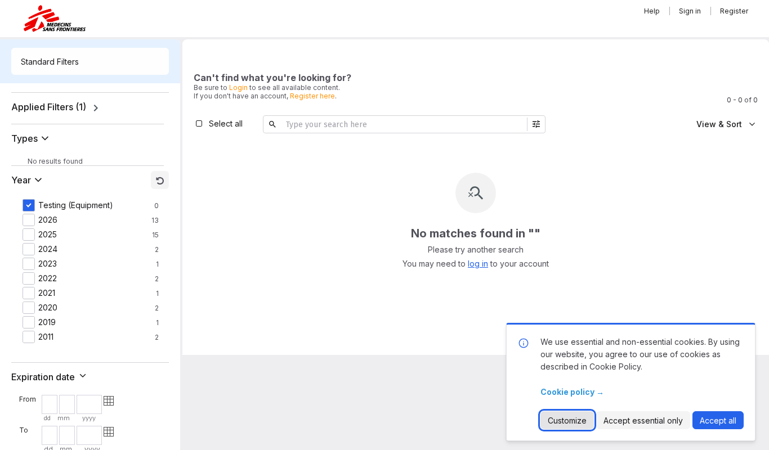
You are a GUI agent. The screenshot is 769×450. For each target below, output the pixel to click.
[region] (90, 108)
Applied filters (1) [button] (48, 106)
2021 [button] (46, 293)
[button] (32, 138)
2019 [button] (47, 322)
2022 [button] (47, 278)
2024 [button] (47, 249)
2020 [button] (47, 307)
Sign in (690, 11)
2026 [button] (47, 219)
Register (734, 11)
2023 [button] (47, 263)
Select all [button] (226, 123)
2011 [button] (45, 336)
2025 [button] (47, 234)
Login (238, 87)
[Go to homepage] (55, 18)
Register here (312, 96)
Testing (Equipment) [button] (75, 205)
